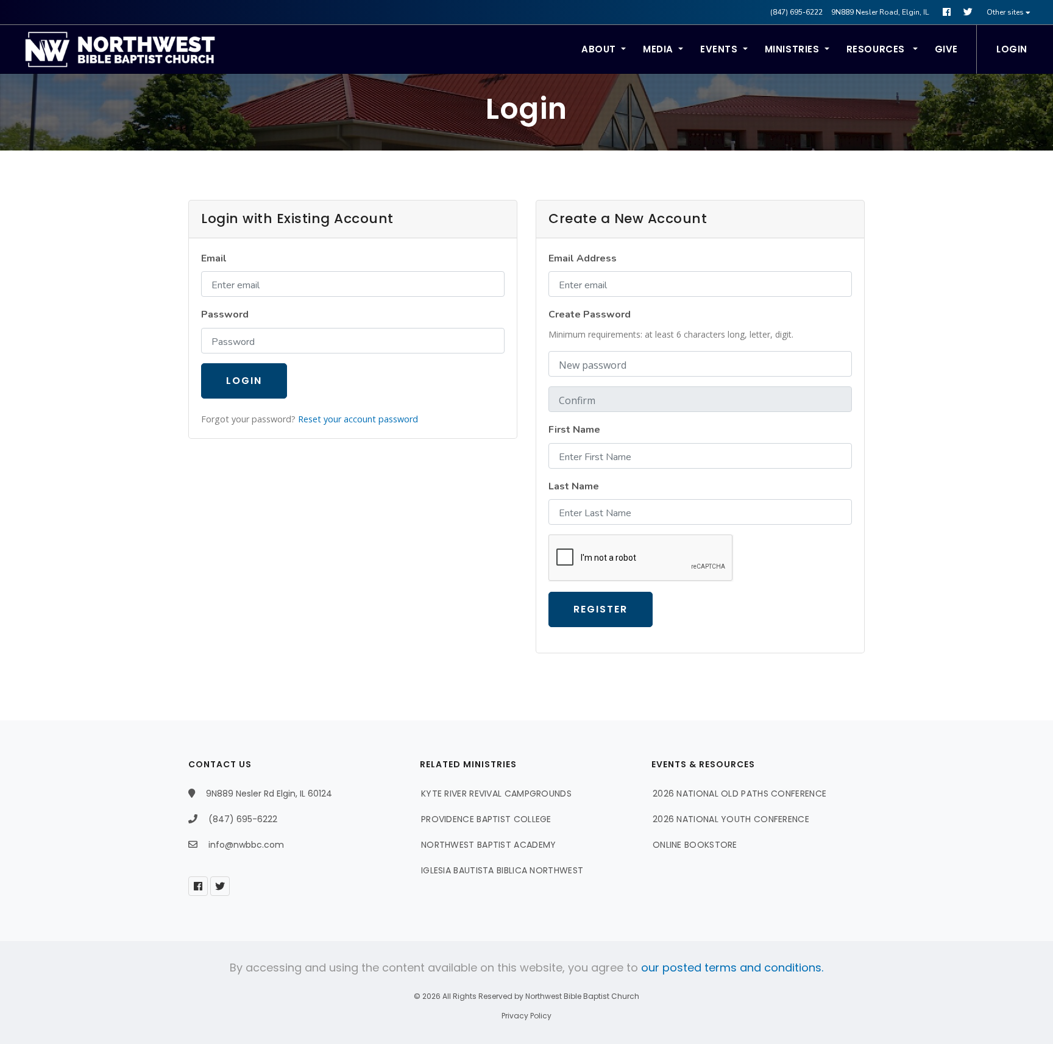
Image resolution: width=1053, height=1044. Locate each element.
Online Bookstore (695, 845)
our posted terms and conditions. (732, 967)
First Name (574, 429)
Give (946, 49)
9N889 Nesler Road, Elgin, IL (880, 12)
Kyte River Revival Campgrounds (496, 793)
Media (658, 49)
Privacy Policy (526, 1015)
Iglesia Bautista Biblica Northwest (502, 870)
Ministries (792, 49)
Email (214, 258)
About (598, 49)
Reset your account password (358, 419)
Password (225, 314)
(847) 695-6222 (796, 12)
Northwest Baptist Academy (488, 845)
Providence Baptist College (486, 819)
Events (719, 49)
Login (1011, 49)
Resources (877, 49)
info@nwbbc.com (246, 845)
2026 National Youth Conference (731, 819)
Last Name (573, 486)
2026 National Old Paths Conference (739, 793)
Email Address (582, 258)
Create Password (589, 314)
